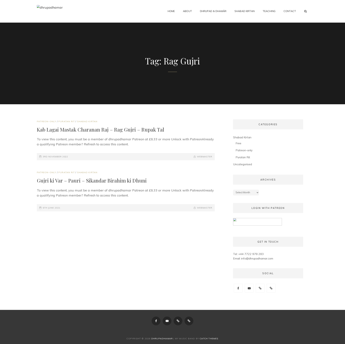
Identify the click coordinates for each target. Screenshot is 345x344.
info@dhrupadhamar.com (257, 258)
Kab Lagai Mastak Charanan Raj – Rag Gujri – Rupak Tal (100, 129)
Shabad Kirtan (244, 11)
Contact (290, 11)
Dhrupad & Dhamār (213, 11)
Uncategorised (242, 164)
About (187, 11)
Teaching (269, 11)
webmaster (204, 156)
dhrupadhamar (162, 338)
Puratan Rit (66, 121)
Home (171, 11)
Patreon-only (46, 121)
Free (238, 143)
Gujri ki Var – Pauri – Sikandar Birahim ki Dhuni (92, 180)
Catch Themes (209, 338)
